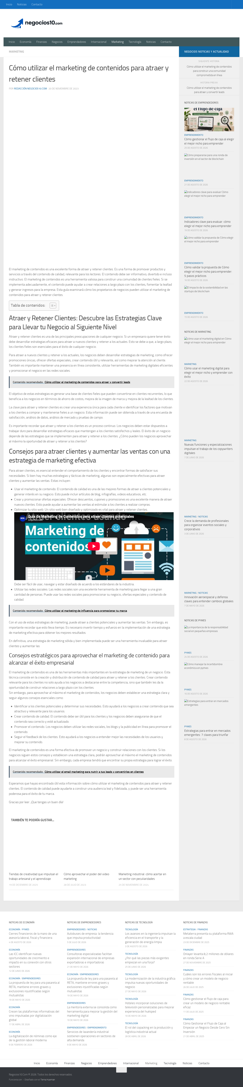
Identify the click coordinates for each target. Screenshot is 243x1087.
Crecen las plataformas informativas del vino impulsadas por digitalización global (34, 1016)
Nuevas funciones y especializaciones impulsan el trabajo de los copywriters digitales (208, 449)
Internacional (99, 41)
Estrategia (189, 929)
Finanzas (41, 41)
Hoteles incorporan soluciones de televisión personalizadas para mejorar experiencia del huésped (149, 1007)
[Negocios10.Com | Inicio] (36, 23)
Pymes (187, 652)
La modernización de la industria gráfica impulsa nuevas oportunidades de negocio (150, 983)
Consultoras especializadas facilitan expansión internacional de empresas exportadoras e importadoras (90, 958)
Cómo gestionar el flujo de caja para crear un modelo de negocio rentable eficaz (206, 1003)
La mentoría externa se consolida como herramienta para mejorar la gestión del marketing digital (92, 1011)
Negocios (57, 41)
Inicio (9, 4)
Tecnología (135, 41)
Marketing (118, 41)
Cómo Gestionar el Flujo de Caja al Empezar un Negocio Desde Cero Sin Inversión (206, 1028)
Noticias (22, 4)
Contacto (36, 4)
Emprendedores (76, 41)
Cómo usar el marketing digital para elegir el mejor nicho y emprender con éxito (208, 372)
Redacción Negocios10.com (30, 88)
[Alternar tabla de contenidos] (51, 306)
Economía (25, 41)
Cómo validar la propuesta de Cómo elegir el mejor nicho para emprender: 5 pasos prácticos (208, 271)
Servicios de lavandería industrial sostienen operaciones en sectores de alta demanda (91, 1036)
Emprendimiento (193, 135)
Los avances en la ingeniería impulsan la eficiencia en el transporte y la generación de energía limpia (150, 938)
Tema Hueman (48, 1079)
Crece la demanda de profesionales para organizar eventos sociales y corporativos (206, 525)
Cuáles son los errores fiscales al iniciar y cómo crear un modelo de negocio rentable (208, 978)
